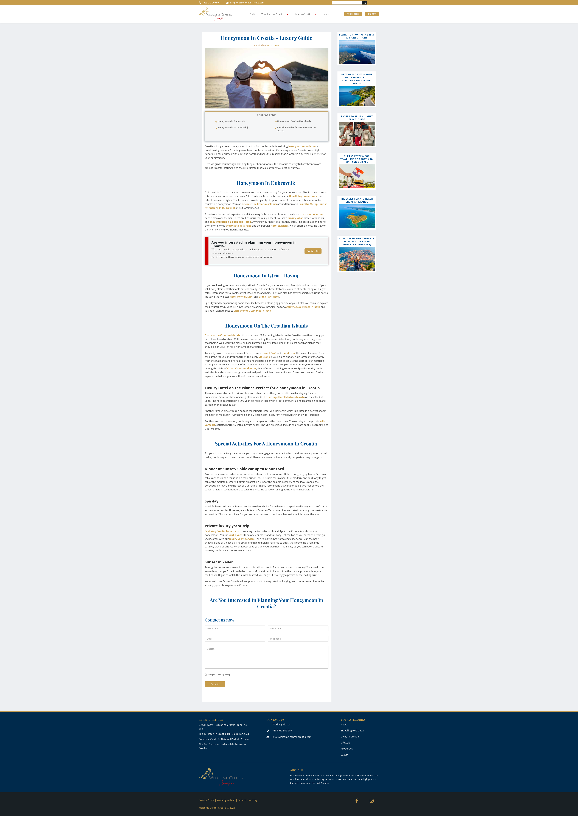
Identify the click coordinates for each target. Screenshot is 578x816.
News (252, 13)
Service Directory (247, 800)
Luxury (372, 13)
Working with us (281, 724)
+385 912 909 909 (282, 730)
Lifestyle (326, 14)
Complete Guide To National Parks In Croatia (224, 739)
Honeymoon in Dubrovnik (231, 121)
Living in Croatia (302, 14)
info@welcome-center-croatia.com (291, 737)
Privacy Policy (224, 674)
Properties (353, 13)
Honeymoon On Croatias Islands (294, 121)
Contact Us (313, 251)
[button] (274, 14)
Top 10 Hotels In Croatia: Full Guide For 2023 (224, 734)
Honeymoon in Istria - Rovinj (233, 127)
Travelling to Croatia (272, 14)
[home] (215, 14)
